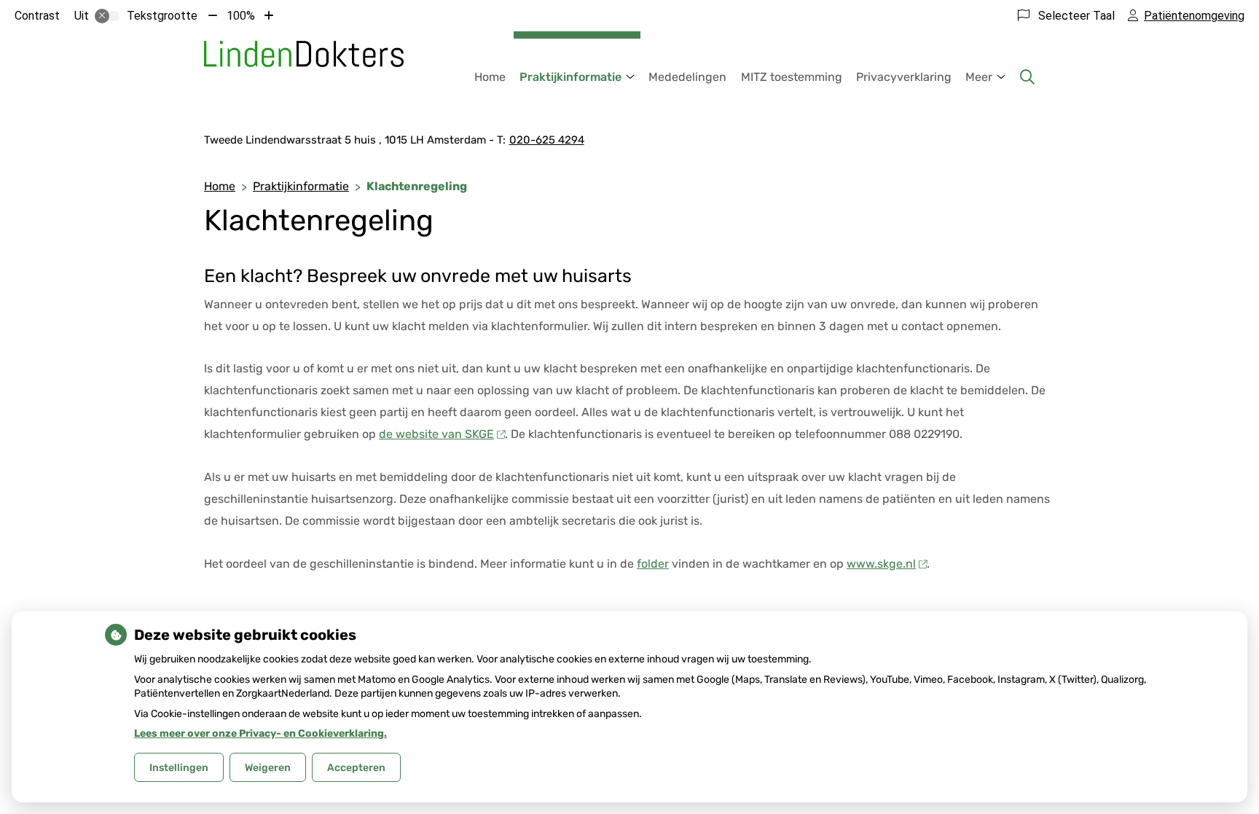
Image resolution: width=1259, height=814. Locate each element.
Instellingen (178, 768)
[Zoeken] (1027, 77)
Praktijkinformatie (570, 77)
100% (241, 16)
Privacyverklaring (904, 77)
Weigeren (268, 768)
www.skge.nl (881, 564)
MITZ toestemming (791, 77)
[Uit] (107, 16)
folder (653, 564)
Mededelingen (687, 77)
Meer (978, 77)
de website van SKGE (436, 434)
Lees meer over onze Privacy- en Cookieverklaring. (260, 733)
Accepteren (356, 768)
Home (490, 77)
